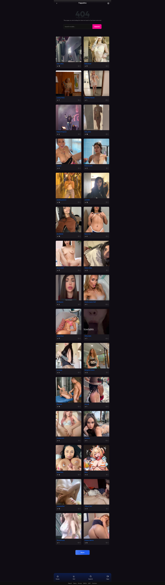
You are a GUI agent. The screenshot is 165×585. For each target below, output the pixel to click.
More (82, 552)
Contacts (94, 583)
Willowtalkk (88, 336)
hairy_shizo (88, 132)
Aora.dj (87, 404)
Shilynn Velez (88, 268)
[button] (108, 4)
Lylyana (59, 166)
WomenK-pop (61, 540)
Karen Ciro (88, 234)
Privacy (80, 583)
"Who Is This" (88, 506)
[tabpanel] (82, 297)
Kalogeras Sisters (90, 370)
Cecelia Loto (60, 438)
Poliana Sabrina (89, 540)
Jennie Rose (60, 336)
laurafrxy (87, 438)
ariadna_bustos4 (61, 200)
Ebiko (86, 472)
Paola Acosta (88, 166)
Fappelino (83, 3)
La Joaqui (59, 370)
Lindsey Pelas (61, 97)
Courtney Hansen (90, 97)
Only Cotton (60, 63)
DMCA (85, 583)
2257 (89, 583)
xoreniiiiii (87, 200)
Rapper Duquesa (61, 132)
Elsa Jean (59, 404)
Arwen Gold (60, 268)
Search (97, 27)
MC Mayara (60, 302)
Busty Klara (60, 472)
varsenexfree (61, 506)
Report (70, 583)
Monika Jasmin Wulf (90, 302)
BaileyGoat (88, 63)
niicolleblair (60, 234)
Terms (75, 583)
